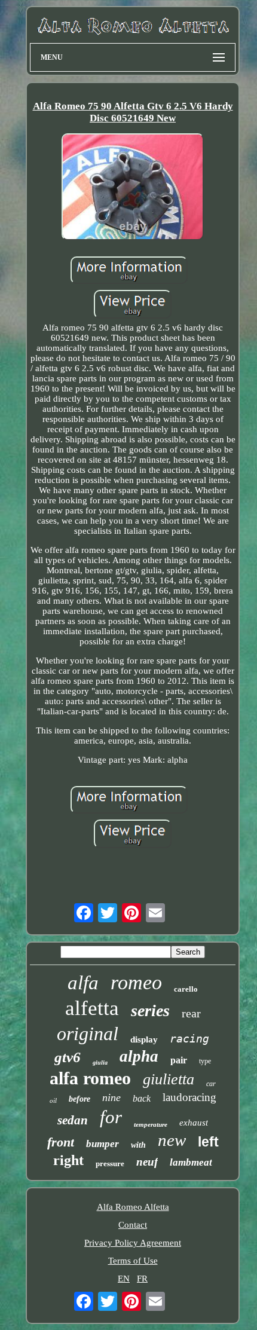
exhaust (193, 1122)
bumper (102, 1143)
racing (189, 1038)
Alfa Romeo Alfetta (133, 1207)
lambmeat (191, 1162)
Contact (132, 1225)
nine (111, 1097)
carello (186, 988)
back (142, 1098)
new (172, 1139)
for (111, 1116)
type (205, 1061)
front (60, 1142)
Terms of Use (133, 1260)
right (68, 1160)
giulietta (168, 1079)
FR (142, 1278)
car (211, 1084)
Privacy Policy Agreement (132, 1243)
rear (191, 1013)
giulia (100, 1062)
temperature (150, 1124)
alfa (83, 982)
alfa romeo (90, 1078)
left (208, 1141)
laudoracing (189, 1097)
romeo (136, 982)
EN (124, 1278)
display (144, 1039)
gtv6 (67, 1057)
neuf (147, 1161)
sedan (72, 1120)
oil (53, 1100)
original (87, 1033)
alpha (139, 1056)
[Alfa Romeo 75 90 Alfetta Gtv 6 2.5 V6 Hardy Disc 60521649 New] (132, 188)
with (138, 1145)
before (79, 1098)
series (150, 1010)
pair (178, 1060)
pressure (110, 1163)
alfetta (92, 1008)
